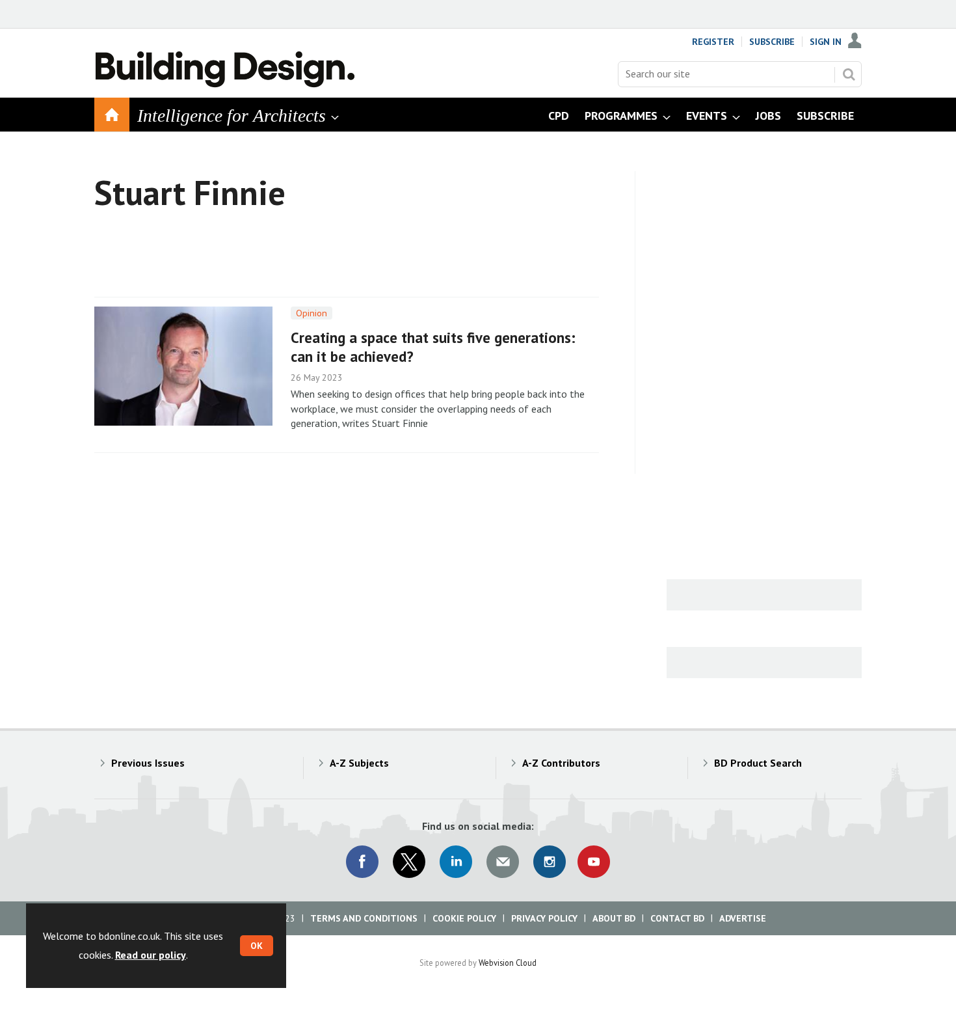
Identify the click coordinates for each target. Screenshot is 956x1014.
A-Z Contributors (561, 762)
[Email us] (503, 862)
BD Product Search (758, 762)
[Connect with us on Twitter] (409, 862)
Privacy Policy (544, 918)
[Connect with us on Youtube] (594, 862)
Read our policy (150, 954)
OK (256, 946)
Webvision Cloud (508, 962)
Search (848, 74)
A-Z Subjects (359, 762)
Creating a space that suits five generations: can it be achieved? (433, 347)
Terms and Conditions (364, 918)
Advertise (742, 918)
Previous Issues (148, 762)
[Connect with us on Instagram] (549, 862)
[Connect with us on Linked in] (456, 862)
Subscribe (772, 41)
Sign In (826, 41)
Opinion (311, 313)
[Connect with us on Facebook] (362, 862)
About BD (613, 918)
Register (713, 41)
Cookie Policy (464, 918)
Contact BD (677, 918)
